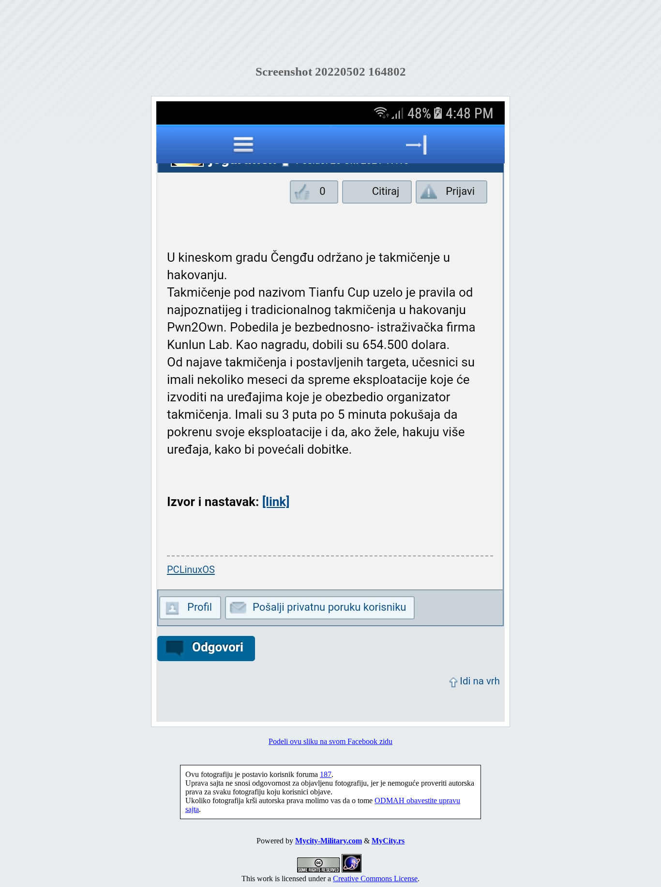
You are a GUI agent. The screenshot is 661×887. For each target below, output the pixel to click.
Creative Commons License (375, 878)
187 (325, 774)
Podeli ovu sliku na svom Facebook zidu (330, 741)
